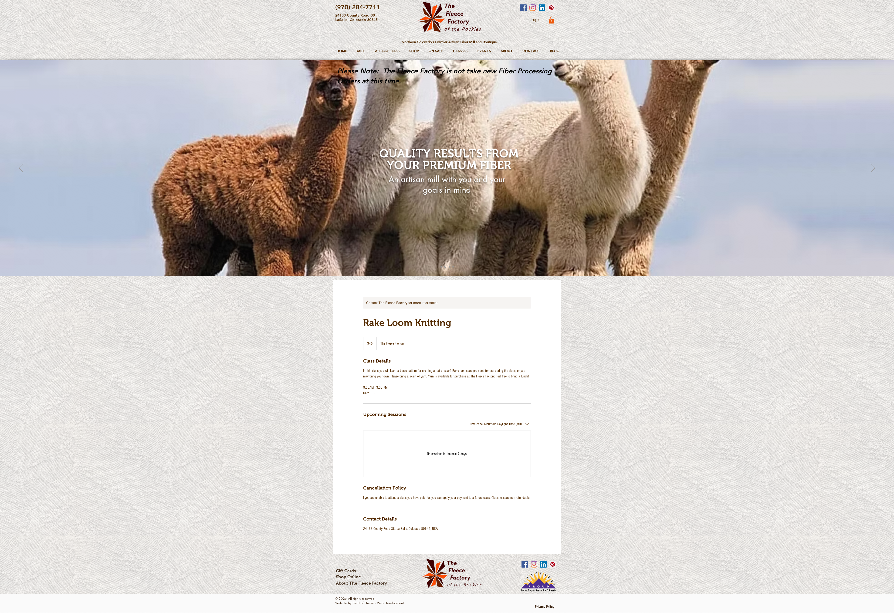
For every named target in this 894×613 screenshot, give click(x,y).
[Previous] (21, 168)
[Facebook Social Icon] (523, 7)
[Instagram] (532, 7)
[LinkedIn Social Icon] (542, 7)
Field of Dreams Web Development (378, 603)
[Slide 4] (453, 266)
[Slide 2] (445, 267)
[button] (552, 20)
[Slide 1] (441, 266)
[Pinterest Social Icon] (551, 7)
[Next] (873, 168)
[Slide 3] (449, 266)
